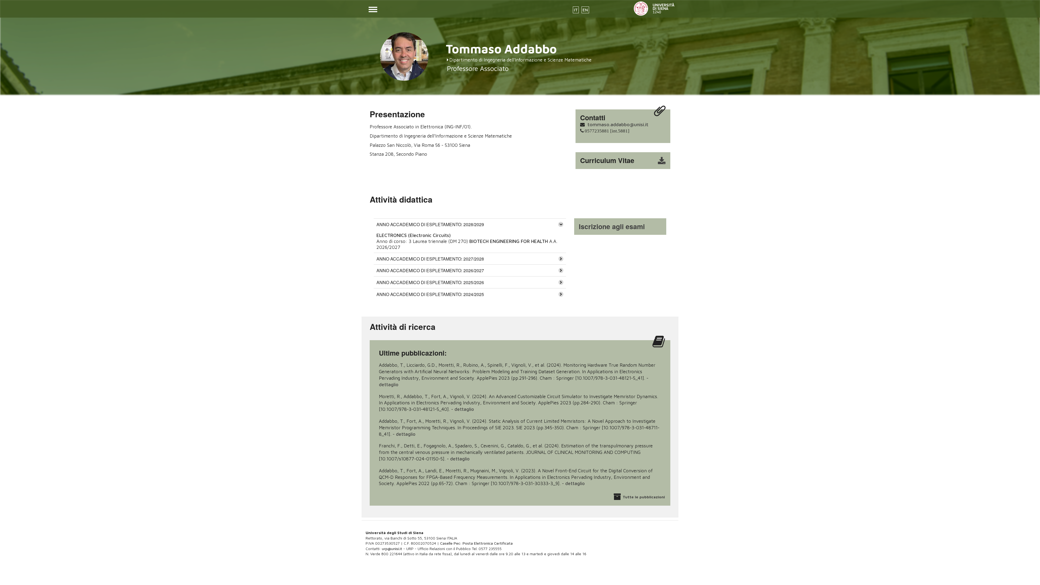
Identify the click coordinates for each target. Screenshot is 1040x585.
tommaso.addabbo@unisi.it (617, 124)
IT (576, 10)
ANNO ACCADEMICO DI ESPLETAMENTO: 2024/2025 (430, 294)
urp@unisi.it (392, 548)
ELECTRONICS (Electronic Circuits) (413, 235)
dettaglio (388, 384)
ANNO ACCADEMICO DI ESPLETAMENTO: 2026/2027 (430, 270)
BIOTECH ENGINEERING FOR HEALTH (508, 241)
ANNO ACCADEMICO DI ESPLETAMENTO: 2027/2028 (430, 259)
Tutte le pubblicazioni (644, 497)
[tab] (470, 224)
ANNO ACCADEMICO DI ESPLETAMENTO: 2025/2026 (430, 282)
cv (626, 160)
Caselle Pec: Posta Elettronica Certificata (476, 543)
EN (585, 10)
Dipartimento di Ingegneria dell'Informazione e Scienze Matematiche (520, 60)
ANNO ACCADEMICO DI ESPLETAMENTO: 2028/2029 (430, 224)
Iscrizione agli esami (612, 226)
